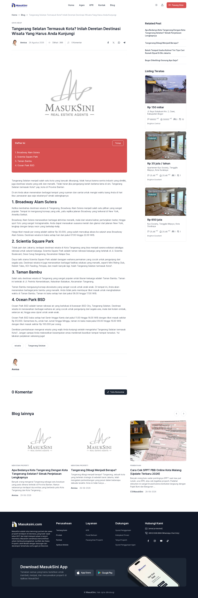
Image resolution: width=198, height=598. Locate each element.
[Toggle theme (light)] (156, 5)
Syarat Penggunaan (123, 530)
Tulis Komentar (117, 392)
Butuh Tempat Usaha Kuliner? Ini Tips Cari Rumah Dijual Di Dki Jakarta (165, 51)
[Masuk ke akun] (162, 5)
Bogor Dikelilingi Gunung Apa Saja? (161, 60)
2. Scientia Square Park (27, 156)
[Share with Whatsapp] (119, 42)
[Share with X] (113, 42)
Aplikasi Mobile (62, 545)
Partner (59, 540)
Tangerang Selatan (36, 345)
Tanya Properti (121, 540)
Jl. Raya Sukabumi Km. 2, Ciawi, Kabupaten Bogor (161, 112)
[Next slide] (182, 145)
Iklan (177, 5)
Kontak (101, 5)
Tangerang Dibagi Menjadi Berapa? (161, 43)
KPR (91, 5)
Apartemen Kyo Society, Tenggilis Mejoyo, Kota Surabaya (162, 168)
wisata (18, 345)
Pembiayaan (135, 465)
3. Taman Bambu (23, 161)
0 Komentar (77, 42)
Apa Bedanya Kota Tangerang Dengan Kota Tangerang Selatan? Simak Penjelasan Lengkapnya (165, 33)
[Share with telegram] (124, 42)
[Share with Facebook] (108, 42)
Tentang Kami (61, 530)
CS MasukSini (136, 491)
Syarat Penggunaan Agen (125, 545)
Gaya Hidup (17, 23)
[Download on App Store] (84, 573)
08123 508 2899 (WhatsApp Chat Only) (164, 533)
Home (71, 5)
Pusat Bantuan (91, 535)
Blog (112, 5)
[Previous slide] (176, 413)
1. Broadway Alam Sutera (27, 152)
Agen (82, 5)
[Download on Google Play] (105, 573)
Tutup (118, 143)
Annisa (23, 42)
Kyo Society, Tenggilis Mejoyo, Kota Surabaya (163, 225)
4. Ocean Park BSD (25, 165)
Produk (59, 535)
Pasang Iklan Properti (94, 540)
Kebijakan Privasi (122, 535)
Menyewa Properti (20, 465)
